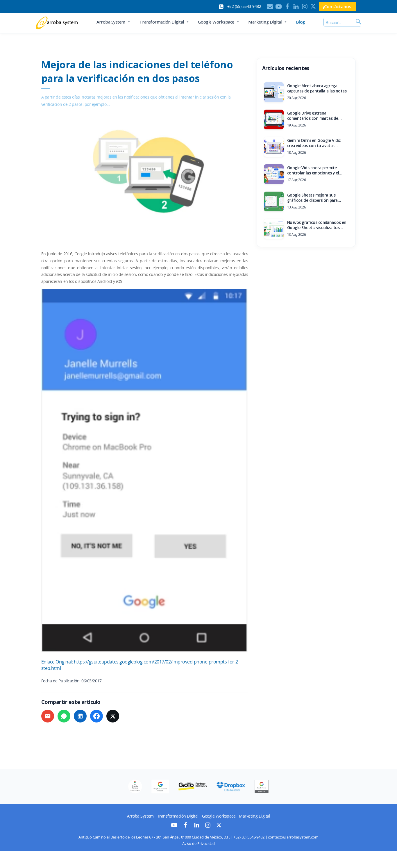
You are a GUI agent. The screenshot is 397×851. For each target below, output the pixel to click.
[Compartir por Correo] (47, 716)
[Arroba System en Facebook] (185, 826)
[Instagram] (305, 6)
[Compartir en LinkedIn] (80, 716)
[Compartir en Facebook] (96, 716)
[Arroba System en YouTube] (174, 826)
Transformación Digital (162, 22)
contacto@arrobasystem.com (293, 837)
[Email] (270, 6)
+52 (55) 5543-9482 (248, 837)
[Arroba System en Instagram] (208, 826)
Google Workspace (216, 22)
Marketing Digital (265, 22)
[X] (313, 6)
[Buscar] (357, 22)
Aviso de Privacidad (198, 843)
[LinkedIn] (296, 6)
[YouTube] (279, 6)
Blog (300, 22)
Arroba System (110, 22)
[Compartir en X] (112, 716)
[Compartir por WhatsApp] (64, 716)
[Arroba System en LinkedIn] (197, 826)
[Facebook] (287, 6)
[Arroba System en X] (218, 826)
